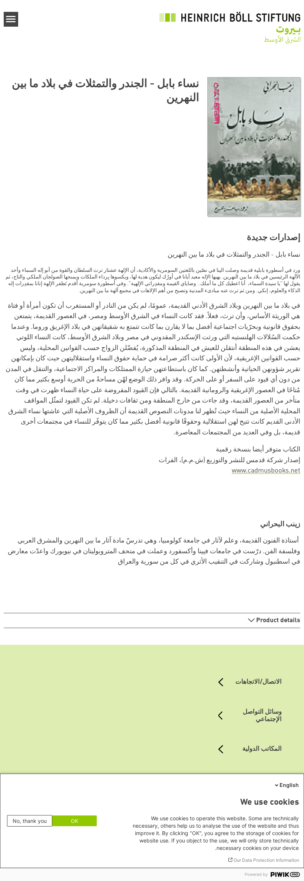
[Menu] (11, 19)
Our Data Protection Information (266, 860)
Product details (277, 620)
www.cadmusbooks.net (266, 470)
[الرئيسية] (229, 23)
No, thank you (30, 821)
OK (74, 821)
